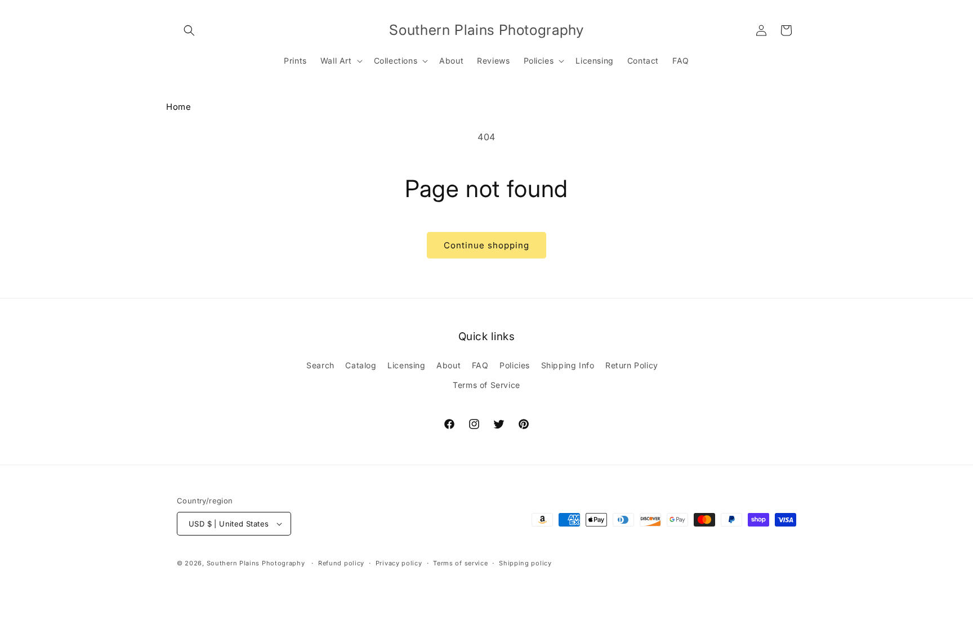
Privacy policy (399, 563)
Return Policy (631, 365)
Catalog (360, 365)
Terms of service (460, 563)
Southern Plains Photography (256, 563)
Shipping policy (525, 563)
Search (320, 365)
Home (178, 106)
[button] (189, 30)
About (448, 365)
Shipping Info (568, 365)
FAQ (480, 365)
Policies (514, 365)
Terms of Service (486, 385)
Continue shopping (486, 245)
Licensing (406, 365)
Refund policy (341, 563)
